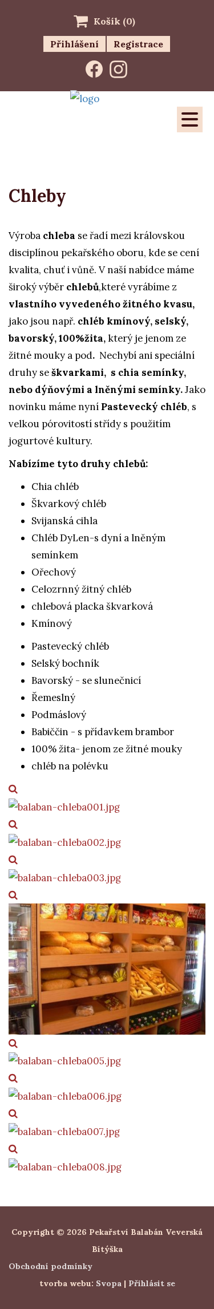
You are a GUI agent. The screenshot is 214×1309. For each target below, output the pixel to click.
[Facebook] (94, 69)
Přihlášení (74, 44)
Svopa (109, 1283)
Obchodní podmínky (50, 1266)
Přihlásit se (151, 1283)
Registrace (138, 44)
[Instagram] (118, 69)
